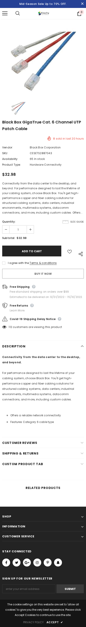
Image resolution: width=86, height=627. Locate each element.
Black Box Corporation (45, 147)
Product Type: (11, 165)
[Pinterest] (48, 562)
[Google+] (27, 562)
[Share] (79, 253)
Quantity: (9, 222)
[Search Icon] (22, 13)
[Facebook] (6, 562)
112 (10, 327)
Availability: (10, 159)
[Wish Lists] (69, 251)
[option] (43, 61)
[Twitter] (17, 562)
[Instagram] (37, 562)
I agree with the (18, 263)
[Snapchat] (58, 562)
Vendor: (7, 147)
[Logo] (43, 13)
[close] (82, 4)
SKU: (5, 153)
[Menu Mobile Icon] (4, 13)
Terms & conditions (43, 263)
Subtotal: (8, 238)
